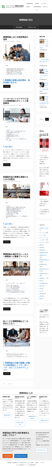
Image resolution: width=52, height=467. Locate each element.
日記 (41, 291)
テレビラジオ (43, 232)
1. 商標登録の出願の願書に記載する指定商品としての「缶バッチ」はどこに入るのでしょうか (16, 355)
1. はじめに (8, 129)
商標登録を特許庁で (44, 273)
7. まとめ (7, 137)
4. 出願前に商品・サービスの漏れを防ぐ (14, 72)
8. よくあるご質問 (9, 214)
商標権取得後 (43, 252)
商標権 (41, 250)
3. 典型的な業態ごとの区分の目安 (12, 132)
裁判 (41, 298)
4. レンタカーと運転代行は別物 (12, 288)
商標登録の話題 (43, 264)
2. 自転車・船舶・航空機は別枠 (12, 285)
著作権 (41, 296)
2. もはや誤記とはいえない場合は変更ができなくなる (16, 356)
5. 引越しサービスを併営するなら (12, 289)
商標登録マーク (43, 278)
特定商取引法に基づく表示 (24, 462)
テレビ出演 (43, 3)
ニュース (42, 235)
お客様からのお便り (44, 228)
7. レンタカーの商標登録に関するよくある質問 (15, 292)
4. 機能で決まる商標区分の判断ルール (13, 209)
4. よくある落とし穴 (10, 133)
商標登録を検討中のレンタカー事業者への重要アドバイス (15, 255)
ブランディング (43, 242)
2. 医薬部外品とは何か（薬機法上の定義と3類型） (16, 207)
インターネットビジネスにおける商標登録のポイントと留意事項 (16, 100)
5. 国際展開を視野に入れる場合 (12, 135)
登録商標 (42, 293)
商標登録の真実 (44, 420)
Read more (6, 86)
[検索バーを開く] (37, 10)
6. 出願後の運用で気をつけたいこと (13, 136)
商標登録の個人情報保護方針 (12, 462)
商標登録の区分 (43, 255)
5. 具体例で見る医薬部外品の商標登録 (13, 211)
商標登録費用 (7, 415)
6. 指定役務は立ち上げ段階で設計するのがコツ (15, 290)
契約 (41, 280)
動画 (41, 245)
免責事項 (32, 462)
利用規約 (36, 462)
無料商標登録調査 (37, 6)
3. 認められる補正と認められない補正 (13, 71)
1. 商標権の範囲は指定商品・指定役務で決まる (15, 68)
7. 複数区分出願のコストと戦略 (12, 213)
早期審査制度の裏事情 (32, 417)
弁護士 (41, 286)
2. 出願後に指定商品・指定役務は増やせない (15, 70)
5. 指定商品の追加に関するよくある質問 (14, 73)
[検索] (47, 119)
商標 (41, 247)
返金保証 (37, 3)
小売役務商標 (43, 283)
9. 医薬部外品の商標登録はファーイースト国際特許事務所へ (16, 217)
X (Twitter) (42, 462)
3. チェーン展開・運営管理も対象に (13, 287)
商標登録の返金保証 (19, 423)
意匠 (41, 288)
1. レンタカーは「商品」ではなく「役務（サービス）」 (15, 284)
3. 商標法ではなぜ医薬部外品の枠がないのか (15, 208)
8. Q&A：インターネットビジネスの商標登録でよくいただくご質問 (16, 139)
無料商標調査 (19, 27)
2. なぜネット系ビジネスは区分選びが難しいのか (15, 131)
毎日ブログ (45, 6)
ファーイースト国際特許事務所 (15, 6)
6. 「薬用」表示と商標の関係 (12, 212)
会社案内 (28, 6)
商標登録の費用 (30, 3)
